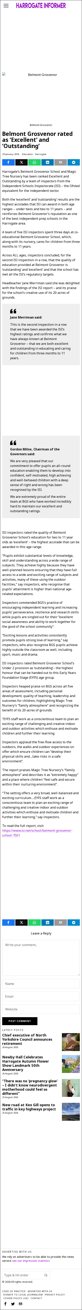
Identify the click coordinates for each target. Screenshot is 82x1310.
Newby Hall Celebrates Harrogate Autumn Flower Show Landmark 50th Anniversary (25, 1063)
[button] (46, 1275)
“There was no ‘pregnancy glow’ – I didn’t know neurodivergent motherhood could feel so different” (30, 1087)
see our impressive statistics (31, 1261)
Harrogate (40, 154)
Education (27, 154)
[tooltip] (8, 162)
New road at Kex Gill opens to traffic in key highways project (29, 1107)
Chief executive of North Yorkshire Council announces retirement (27, 1039)
